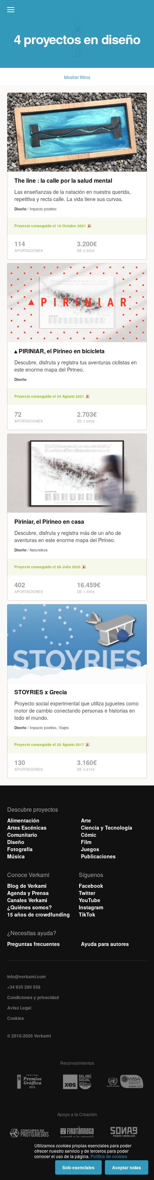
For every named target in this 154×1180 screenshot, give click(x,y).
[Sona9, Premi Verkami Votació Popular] (125, 1133)
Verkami (78, 11)
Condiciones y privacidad (33, 997)
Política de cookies (109, 1156)
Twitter (87, 892)
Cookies (15, 1018)
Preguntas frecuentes (33, 943)
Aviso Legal (19, 1007)
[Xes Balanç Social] (77, 1082)
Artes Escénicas (27, 827)
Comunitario (22, 834)
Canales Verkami (27, 900)
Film (86, 841)
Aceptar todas (126, 1167)
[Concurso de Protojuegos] (29, 1133)
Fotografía (20, 849)
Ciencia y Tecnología (106, 827)
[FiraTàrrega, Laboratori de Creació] (77, 1133)
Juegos (90, 849)
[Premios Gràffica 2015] (29, 1082)
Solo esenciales (78, 1167)
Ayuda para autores (105, 943)
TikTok (87, 914)
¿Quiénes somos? (29, 907)
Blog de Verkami (27, 885)
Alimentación (23, 820)
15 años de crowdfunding (38, 914)
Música (16, 856)
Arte (86, 820)
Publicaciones (98, 856)
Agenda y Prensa (28, 892)
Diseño (15, 841)
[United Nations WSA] (125, 1082)
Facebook (91, 885)
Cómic (88, 834)
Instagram (91, 907)
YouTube (89, 900)
